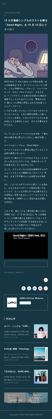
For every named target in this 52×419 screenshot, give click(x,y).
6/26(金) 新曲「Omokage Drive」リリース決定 (27, 348)
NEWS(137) (20, 272)
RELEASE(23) (9, 272)
